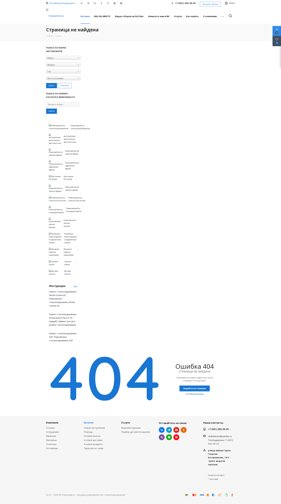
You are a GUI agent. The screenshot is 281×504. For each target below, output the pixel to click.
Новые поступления (94, 427)
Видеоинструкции (130, 427)
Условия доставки (93, 440)
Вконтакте (81, 3)
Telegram (88, 3)
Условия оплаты (92, 435)
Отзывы (50, 427)
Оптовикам (52, 448)
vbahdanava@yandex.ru (220, 436)
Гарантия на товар (93, 448)
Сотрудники (52, 431)
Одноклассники (101, 3)
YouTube (94, 3)
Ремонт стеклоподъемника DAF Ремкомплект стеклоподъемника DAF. (62, 337)
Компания (52, 422)
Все (75, 286)
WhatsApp (114, 3)
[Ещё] (222, 16)
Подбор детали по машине (135, 431)
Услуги (125, 422)
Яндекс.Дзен (121, 3)
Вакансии (51, 435)
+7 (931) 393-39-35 (218, 429)
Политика (51, 444)
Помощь (88, 431)
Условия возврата (93, 444)
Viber (108, 3)
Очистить (64, 85)
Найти (51, 111)
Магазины (51, 440)
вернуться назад (196, 394)
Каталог (89, 422)
